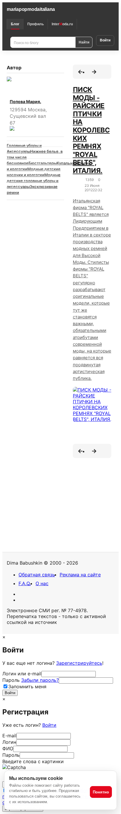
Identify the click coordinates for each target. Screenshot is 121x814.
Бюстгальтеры (42, 163)
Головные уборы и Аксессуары (24, 148)
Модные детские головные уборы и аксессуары (33, 180)
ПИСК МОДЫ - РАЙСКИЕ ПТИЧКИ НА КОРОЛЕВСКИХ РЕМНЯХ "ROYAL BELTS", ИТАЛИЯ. (91, 130)
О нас (42, 583)
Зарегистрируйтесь (79, 663)
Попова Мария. (25, 101)
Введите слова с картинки (33, 761)
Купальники (68, 163)
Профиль (35, 24)
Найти (84, 42)
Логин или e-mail (21, 674)
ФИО (7, 748)
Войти (105, 40)
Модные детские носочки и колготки (33, 172)
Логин (9, 742)
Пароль (30, 680)
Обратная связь (37, 575)
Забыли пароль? (40, 680)
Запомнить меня (27, 686)
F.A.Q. (25, 583)
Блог (15, 24)
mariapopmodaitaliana (31, 9)
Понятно (101, 792)
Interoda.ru (62, 24)
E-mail (9, 736)
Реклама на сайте (80, 575)
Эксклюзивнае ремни (32, 189)
